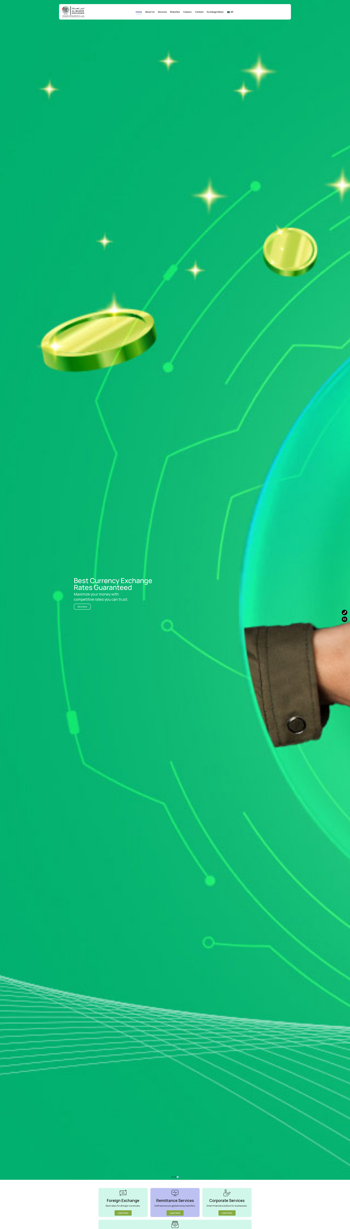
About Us (150, 11)
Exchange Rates (215, 11)
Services (162, 11)
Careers (187, 11)
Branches (175, 11)
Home (139, 11)
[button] (178, 1177)
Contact (199, 11)
